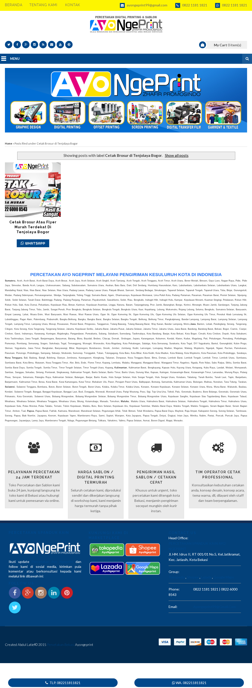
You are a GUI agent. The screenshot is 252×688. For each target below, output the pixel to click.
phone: (174, 589)
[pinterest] (69, 44)
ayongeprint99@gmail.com (146, 5)
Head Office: (178, 538)
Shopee (193, 577)
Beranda (13, 5)
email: (173, 607)
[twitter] (8, 44)
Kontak (72, 5)
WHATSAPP (35, 243)
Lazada (206, 577)
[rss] (43, 44)
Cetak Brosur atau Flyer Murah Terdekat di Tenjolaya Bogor (33, 227)
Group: (174, 572)
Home (8, 143)
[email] (51, 44)
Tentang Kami (43, 5)
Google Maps (224, 577)
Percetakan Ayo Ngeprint (52, 561)
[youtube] (60, 44)
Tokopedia (177, 577)
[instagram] (34, 44)
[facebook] (17, 44)
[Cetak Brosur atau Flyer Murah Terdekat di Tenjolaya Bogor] (33, 189)
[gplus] (26, 44)
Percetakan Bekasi (60, 644)
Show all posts (176, 155)
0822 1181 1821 (194, 5)
